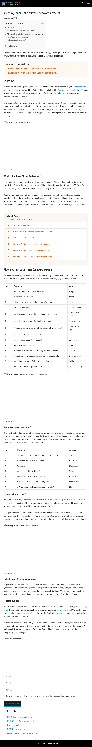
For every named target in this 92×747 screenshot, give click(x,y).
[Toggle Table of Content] (41, 24)
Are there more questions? (20, 37)
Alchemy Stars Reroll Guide (24, 237)
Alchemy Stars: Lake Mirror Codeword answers (25, 34)
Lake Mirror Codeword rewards (22, 43)
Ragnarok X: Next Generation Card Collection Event (32, 72)
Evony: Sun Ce (13, 725)
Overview (10, 27)
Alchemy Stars (81, 86)
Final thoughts (12, 46)
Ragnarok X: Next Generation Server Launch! (31, 244)
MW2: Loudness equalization (19, 717)
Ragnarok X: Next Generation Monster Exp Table (32, 256)
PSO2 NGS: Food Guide (22, 225)
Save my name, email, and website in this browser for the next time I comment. (40, 695)
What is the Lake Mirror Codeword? (21, 30)
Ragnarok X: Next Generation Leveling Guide (31, 250)
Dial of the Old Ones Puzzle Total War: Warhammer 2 (33, 68)
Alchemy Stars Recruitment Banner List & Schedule (33, 231)
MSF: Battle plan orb (16, 729)
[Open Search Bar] (83, 3)
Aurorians (62, 89)
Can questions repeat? (18, 40)
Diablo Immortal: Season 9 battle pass (23, 733)
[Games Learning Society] (10, 3)
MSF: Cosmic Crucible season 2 (20, 721)
